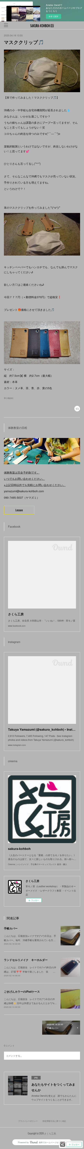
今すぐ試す (53, 16)
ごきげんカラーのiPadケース (22, 991)
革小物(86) (8, 398)
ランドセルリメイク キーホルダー (26, 960)
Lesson (19, 510)
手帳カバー (11, 928)
